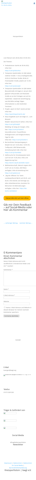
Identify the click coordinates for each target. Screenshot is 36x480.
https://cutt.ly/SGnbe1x (20, 140)
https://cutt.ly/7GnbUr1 (16, 129)
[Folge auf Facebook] (16, 216)
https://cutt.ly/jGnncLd (12, 173)
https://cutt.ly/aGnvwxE (12, 86)
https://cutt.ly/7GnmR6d (13, 152)
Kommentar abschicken (11, 316)
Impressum (8, 463)
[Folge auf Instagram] (20, 216)
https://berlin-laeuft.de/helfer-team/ (17, 163)
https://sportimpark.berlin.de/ (15, 114)
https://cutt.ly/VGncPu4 (12, 70)
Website (6, 301)
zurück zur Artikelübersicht (18, 231)
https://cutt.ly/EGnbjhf (12, 124)
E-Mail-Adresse (9, 295)
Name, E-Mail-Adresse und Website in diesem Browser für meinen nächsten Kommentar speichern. (17, 310)
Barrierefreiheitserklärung (18, 468)
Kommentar (8, 270)
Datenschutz (17, 463)
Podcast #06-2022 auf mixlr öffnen (17, 198)
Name (6, 289)
